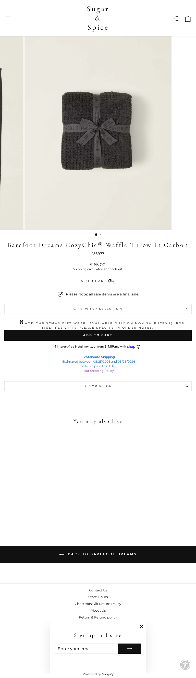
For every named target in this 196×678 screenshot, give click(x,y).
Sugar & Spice (98, 18)
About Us (98, 610)
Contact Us (98, 590)
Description (97, 386)
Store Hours (98, 597)
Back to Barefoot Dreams (101, 554)
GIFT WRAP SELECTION (98, 309)
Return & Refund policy (98, 617)
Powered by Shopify (98, 674)
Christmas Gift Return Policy (98, 604)
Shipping (80, 269)
